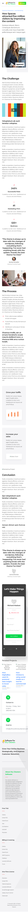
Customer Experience (8, 10)
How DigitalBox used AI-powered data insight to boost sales (7, 679)
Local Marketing (18, 10)
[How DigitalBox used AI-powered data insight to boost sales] (7, 667)
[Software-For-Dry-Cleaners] (10, 2)
